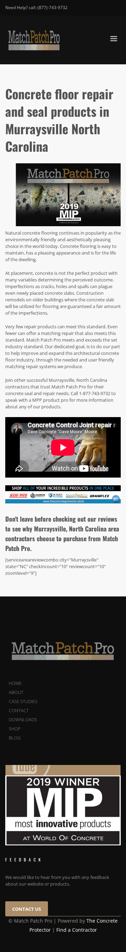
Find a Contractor (76, 929)
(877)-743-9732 (52, 7)
